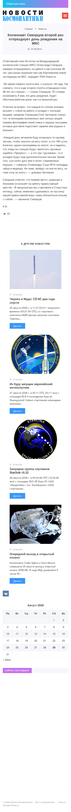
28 (44, 647)
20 (35, 640)
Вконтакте (6, 593)
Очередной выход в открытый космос (32, 555)
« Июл (7, 660)
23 (63, 640)
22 (54, 640)
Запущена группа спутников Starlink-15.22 (29, 470)
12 (26, 633)
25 (17, 647)
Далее (17, 325)
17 (7, 640)
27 (35, 647)
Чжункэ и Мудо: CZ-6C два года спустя (32, 300)
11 (17, 633)
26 (26, 647)
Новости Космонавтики (28, 17)
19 (26, 640)
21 (44, 640)
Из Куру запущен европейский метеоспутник (31, 385)
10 (7, 633)
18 (17, 640)
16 (63, 633)
